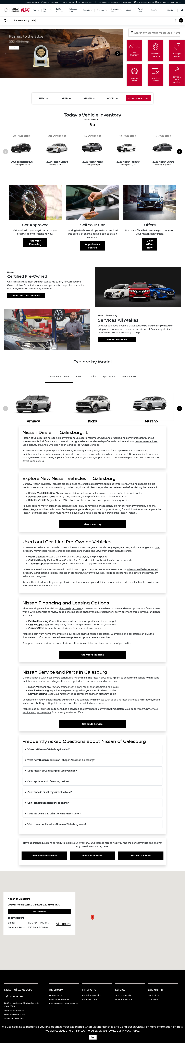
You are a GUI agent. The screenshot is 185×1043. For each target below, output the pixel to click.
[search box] (154, 33)
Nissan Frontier (128, 512)
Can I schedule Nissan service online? (48, 802)
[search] (182, 10)
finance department (70, 608)
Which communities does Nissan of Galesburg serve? (56, 824)
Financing (89, 990)
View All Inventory (91, 119)
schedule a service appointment (75, 708)
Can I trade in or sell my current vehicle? (49, 792)
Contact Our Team (140, 855)
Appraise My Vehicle (92, 246)
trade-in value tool (132, 582)
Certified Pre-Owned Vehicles (63, 1003)
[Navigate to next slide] (121, 53)
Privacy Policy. (131, 1030)
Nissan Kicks (110, 505)
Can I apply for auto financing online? (48, 781)
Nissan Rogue (30, 509)
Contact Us (16, 996)
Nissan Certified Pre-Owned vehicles (79, 444)
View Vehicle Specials (44, 855)
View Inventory (92, 524)
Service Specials (123, 995)
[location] (96, 2)
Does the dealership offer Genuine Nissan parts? (54, 813)
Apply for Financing (35, 242)
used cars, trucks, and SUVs (38, 444)
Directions (153, 999)
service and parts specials (37, 712)
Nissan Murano (56, 512)
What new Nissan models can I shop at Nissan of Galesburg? (61, 760)
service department (126, 677)
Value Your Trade (92, 855)
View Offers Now (149, 244)
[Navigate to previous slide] (2, 53)
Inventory (56, 990)
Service (120, 990)
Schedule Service (117, 339)
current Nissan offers (67, 643)
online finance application (95, 633)
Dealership (155, 990)
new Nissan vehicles (146, 441)
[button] (92, 917)
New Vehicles (55, 995)
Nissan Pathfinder (32, 512)
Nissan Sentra (67, 505)
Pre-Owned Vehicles (59, 999)
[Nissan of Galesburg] (17, 9)
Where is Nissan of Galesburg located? (48, 749)
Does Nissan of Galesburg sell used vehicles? (52, 770)
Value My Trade (89, 999)
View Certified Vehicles (26, 295)
